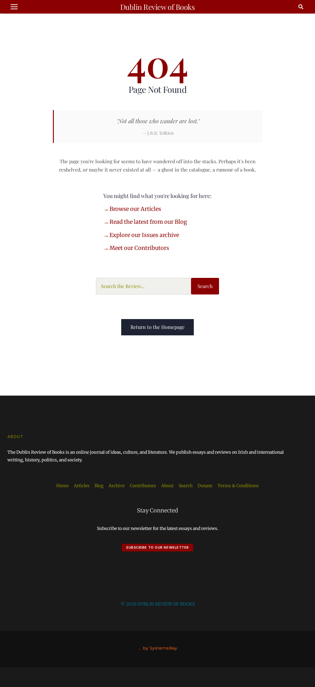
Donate (204, 485)
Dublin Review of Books (157, 7)
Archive (117, 485)
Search (205, 286)
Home (62, 485)
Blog (98, 485)
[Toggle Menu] (14, 7)
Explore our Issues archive (144, 235)
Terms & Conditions (238, 485)
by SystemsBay (160, 648)
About (167, 485)
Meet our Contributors (139, 247)
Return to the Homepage (157, 327)
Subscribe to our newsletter (157, 547)
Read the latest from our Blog (148, 221)
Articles (82, 485)
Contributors (143, 485)
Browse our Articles (135, 208)
